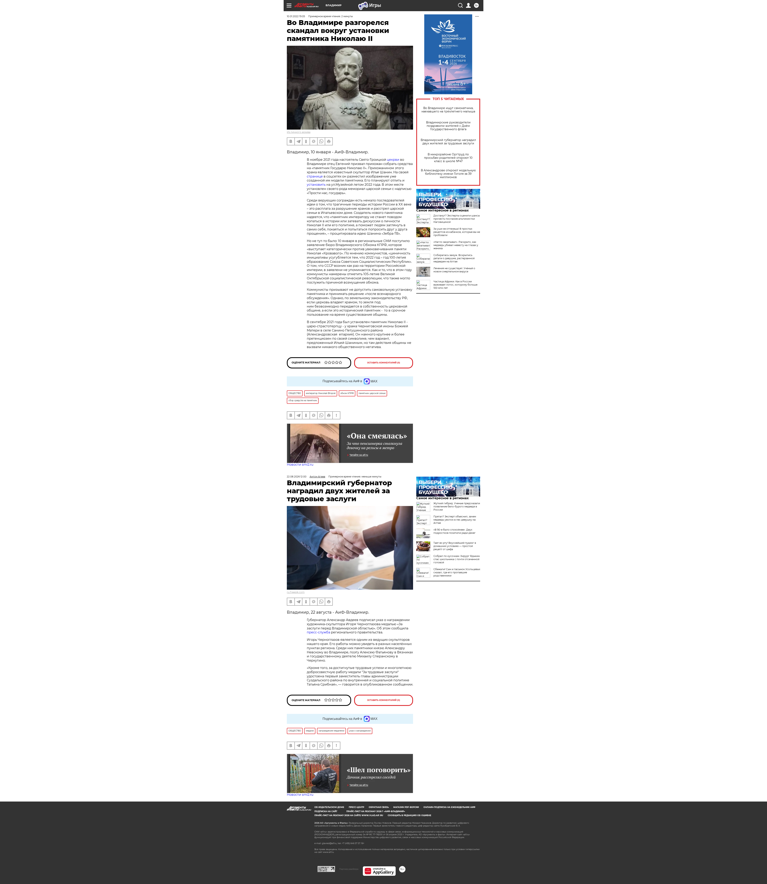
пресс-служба (318, 632)
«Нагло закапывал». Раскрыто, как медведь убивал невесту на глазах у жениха (455, 245)
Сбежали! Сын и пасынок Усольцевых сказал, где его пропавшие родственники (456, 572)
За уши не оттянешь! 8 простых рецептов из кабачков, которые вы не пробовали (456, 232)
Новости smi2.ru (300, 464)
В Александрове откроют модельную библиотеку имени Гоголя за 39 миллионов (448, 174)
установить (316, 185)
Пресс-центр (356, 807)
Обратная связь (379, 807)
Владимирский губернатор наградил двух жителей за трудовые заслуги (448, 141)
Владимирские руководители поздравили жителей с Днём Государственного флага (448, 126)
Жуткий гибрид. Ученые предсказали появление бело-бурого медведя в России (456, 506)
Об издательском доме (329, 807)
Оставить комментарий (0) (383, 362)
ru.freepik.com (296, 592)
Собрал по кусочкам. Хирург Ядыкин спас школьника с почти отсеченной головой (456, 559)
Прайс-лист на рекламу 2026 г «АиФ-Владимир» (375, 811)
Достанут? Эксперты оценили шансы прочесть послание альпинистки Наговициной (456, 218)
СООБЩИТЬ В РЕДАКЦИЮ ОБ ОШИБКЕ (409, 815)
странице (315, 176)
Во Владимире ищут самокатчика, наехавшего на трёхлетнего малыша (448, 109)
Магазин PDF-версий (406, 807)
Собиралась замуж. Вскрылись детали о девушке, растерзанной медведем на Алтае (454, 258)
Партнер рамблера (348, 869)
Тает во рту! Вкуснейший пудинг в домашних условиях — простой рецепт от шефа (454, 546)
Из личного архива (298, 132)
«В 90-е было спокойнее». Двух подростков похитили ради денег (454, 531)
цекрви (393, 160)
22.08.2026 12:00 (296, 476)
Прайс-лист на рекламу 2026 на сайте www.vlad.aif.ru (348, 815)
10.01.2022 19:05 (296, 16)
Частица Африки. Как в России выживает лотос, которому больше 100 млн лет (455, 284)
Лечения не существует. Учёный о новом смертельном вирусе (454, 270)
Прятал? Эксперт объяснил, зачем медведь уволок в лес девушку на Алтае (454, 519)
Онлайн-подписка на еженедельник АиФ (449, 807)
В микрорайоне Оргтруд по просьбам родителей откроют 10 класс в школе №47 (448, 158)
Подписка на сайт (325, 811)
